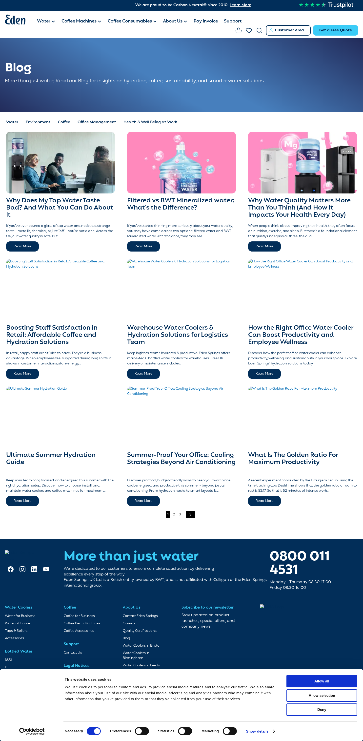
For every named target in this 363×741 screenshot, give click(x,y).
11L (7, 667)
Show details (257, 731)
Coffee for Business (79, 616)
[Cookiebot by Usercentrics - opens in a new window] (32, 731)
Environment (38, 122)
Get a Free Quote (335, 30)
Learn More (240, 5)
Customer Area (289, 30)
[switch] (142, 732)
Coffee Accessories (79, 631)
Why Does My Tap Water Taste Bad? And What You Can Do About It (59, 208)
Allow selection (322, 695)
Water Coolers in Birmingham (136, 656)
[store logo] (18, 20)
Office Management (97, 122)
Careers (129, 623)
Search (259, 31)
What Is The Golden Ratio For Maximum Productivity (293, 458)
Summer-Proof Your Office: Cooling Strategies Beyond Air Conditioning (181, 458)
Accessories (14, 638)
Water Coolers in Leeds (141, 665)
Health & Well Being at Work (150, 122)
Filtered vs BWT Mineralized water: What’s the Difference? (180, 204)
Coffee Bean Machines (82, 623)
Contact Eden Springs (140, 616)
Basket (239, 31)
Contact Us (73, 652)
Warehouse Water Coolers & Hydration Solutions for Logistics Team (177, 335)
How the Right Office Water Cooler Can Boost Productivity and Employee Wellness (300, 335)
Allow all (321, 681)
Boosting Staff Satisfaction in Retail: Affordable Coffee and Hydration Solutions (52, 335)
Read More (22, 246)
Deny (321, 709)
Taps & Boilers (16, 631)
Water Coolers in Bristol (141, 645)
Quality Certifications (140, 631)
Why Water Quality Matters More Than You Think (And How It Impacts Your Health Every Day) (299, 208)
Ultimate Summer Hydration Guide (51, 458)
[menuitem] (46, 21)
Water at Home (17, 623)
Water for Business (20, 616)
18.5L (9, 660)
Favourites (249, 31)
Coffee (64, 122)
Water (12, 122)
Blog (126, 638)
